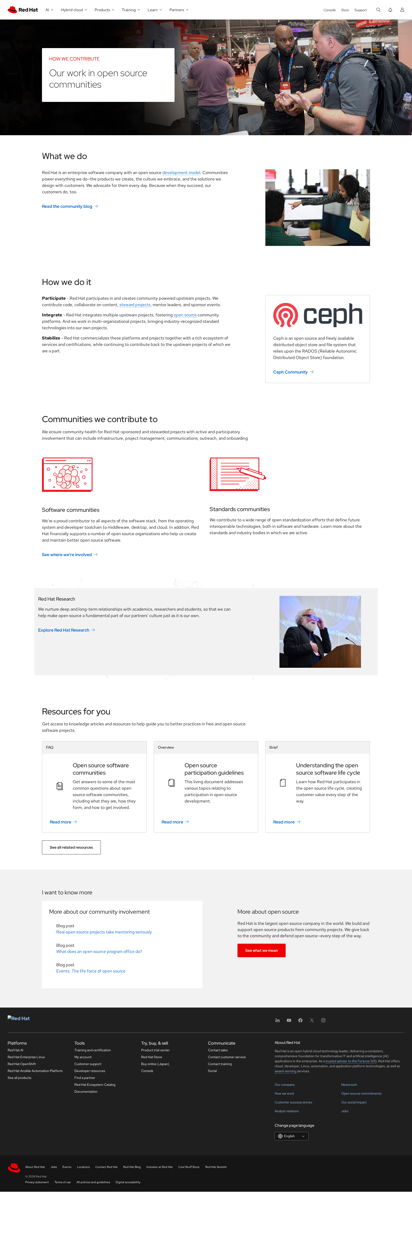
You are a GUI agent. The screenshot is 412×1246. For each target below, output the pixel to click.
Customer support (87, 1064)
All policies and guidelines (93, 1182)
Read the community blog (67, 206)
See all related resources (71, 847)
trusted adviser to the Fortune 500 (350, 1061)
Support (361, 10)
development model (181, 172)
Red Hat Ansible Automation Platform (35, 1071)
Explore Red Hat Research (63, 630)
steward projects (134, 304)
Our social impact (353, 1102)
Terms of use (63, 1182)
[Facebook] (300, 1021)
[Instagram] (323, 1021)
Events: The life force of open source (90, 971)
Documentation (86, 1091)
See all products (19, 1078)
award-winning (285, 1071)
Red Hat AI (15, 1050)
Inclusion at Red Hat (159, 1167)
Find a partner (84, 1078)
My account (83, 1057)
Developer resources (89, 1071)
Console (330, 10)
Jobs (344, 1111)
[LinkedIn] (277, 1021)
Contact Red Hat (106, 1167)
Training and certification (92, 1050)
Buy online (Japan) (155, 1064)
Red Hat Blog (132, 1167)
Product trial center (155, 1050)
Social (212, 1071)
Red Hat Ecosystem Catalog (94, 1084)
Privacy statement (37, 1182)
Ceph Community (290, 372)
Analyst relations (287, 1111)
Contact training (220, 1064)
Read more (60, 821)
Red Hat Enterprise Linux (26, 1057)
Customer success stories (293, 1102)
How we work (284, 1093)
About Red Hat (35, 1167)
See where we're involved (67, 554)
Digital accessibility (128, 1182)
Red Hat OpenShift (22, 1064)
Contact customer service (227, 1057)
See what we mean (261, 950)
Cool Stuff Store (189, 1167)
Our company (285, 1084)
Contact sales (218, 1050)
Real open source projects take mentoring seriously (104, 932)
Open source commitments (361, 1093)
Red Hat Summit (216, 1167)
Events (66, 1167)
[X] (312, 1021)
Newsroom (349, 1084)
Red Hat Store (151, 1057)
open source (185, 315)
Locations (83, 1167)
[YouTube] (289, 1021)
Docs (345, 10)
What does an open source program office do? (99, 951)
